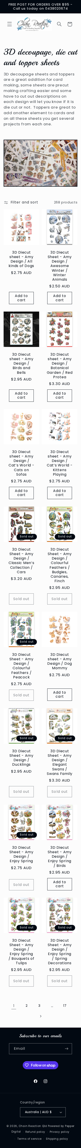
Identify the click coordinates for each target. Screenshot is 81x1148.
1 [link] (14, 1005)
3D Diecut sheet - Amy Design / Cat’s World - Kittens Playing (60, 463)
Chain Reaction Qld (33, 1126)
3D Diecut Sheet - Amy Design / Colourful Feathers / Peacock (21, 666)
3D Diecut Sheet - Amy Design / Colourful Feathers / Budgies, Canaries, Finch (60, 565)
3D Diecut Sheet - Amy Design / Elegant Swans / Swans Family (59, 762)
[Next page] (40, 1016)
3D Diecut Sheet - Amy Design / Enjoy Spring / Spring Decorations (60, 951)
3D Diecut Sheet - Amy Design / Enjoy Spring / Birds (60, 856)
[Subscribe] (66, 1048)
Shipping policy (57, 1139)
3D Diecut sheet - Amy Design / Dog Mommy (59, 662)
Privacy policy (60, 1132)
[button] (9, 24)
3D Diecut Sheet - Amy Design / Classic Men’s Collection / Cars (21, 560)
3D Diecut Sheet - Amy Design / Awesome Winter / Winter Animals (60, 266)
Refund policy (35, 1132)
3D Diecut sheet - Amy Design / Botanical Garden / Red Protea (60, 365)
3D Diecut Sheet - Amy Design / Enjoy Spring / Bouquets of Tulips (21, 951)
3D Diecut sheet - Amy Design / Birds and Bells (21, 363)
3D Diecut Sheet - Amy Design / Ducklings (21, 758)
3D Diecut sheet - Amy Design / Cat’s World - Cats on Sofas (21, 463)
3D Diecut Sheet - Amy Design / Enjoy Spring (21, 854)
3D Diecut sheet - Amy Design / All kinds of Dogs (21, 259)
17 (64, 1005)
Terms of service (29, 1139)
